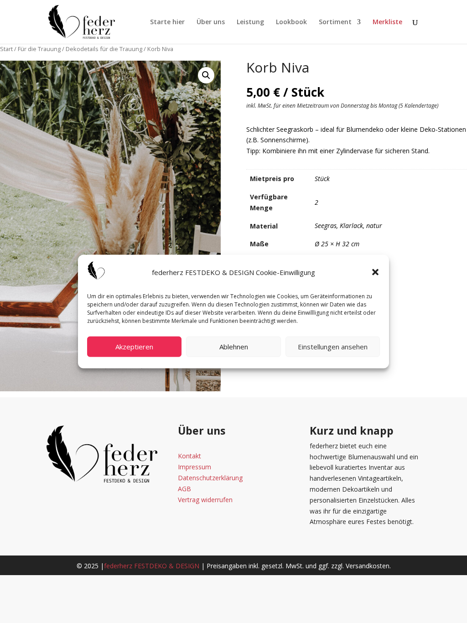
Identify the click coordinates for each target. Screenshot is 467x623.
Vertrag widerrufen (205, 499)
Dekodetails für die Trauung (104, 49)
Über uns (211, 22)
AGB (184, 488)
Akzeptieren (134, 346)
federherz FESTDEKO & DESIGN (151, 565)
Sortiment (335, 22)
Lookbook (291, 22)
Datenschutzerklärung (210, 477)
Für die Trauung (39, 49)
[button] (375, 272)
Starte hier (167, 22)
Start (6, 49)
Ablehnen (233, 346)
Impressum (194, 466)
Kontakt (189, 456)
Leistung (250, 22)
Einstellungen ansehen (333, 346)
